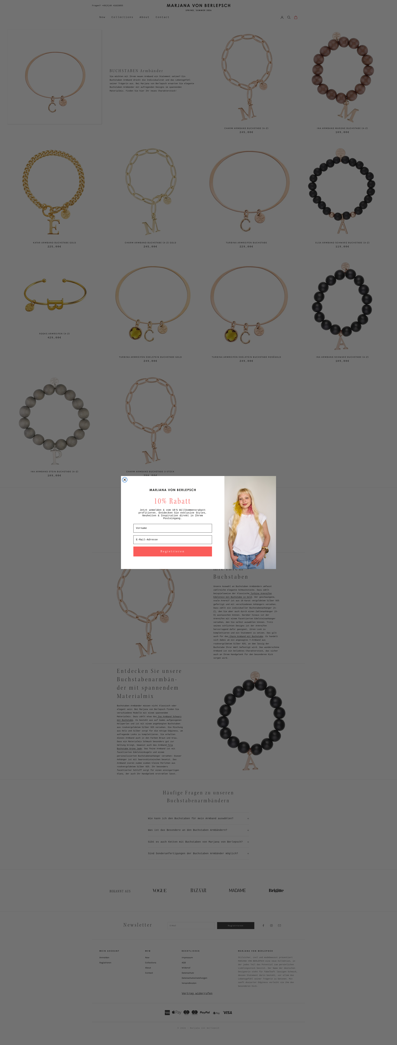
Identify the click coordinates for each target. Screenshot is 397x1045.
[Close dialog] (124, 479)
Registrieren (173, 551)
